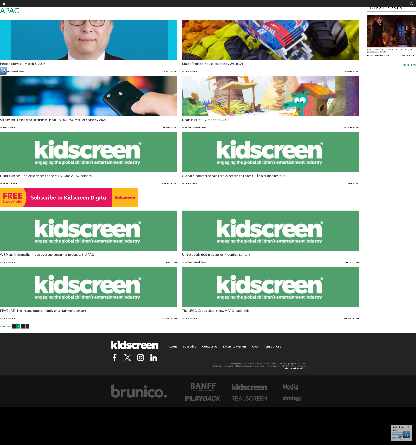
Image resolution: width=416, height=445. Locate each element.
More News (409, 65)
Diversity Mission (234, 346)
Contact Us (209, 346)
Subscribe (189, 346)
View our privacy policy (295, 368)
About (173, 346)
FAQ (255, 346)
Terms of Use (272, 346)
